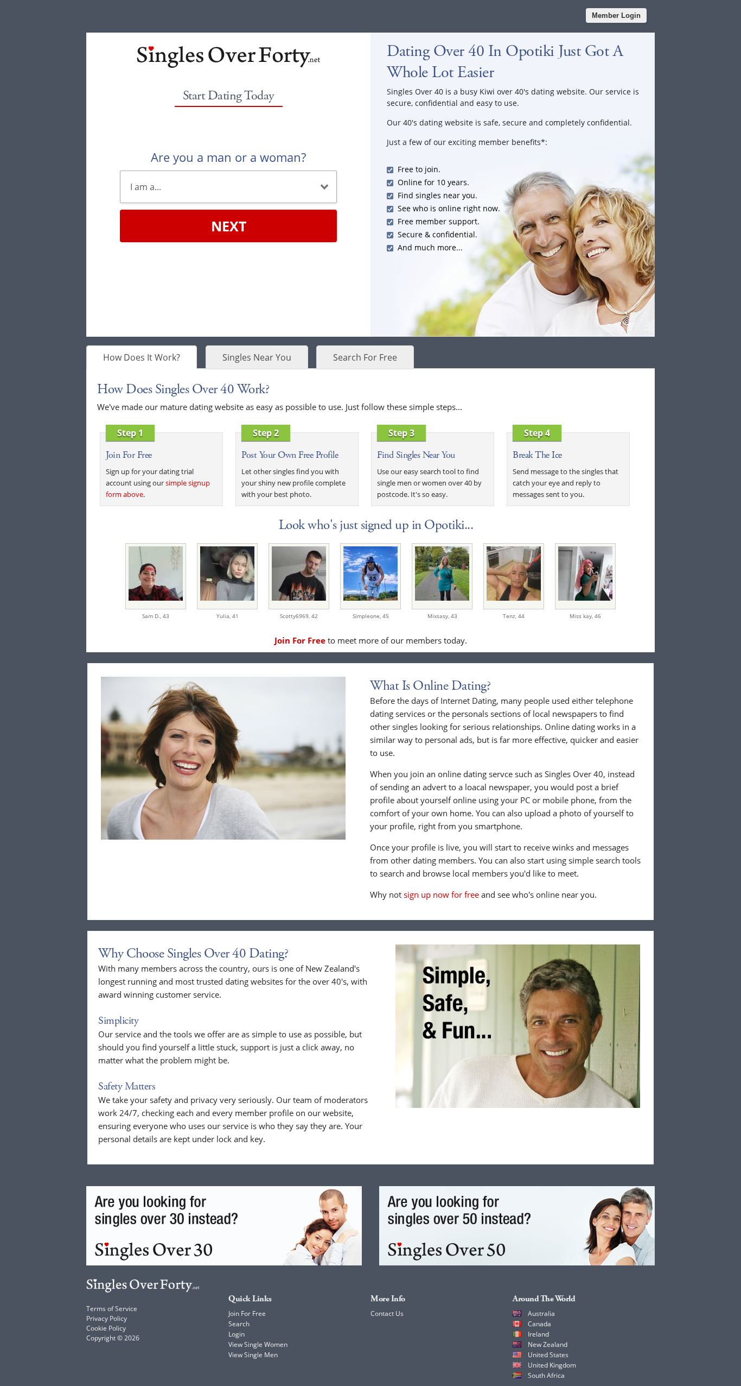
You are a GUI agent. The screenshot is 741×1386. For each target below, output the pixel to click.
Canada (539, 1323)
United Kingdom (552, 1365)
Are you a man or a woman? (228, 157)
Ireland (538, 1334)
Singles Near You (256, 357)
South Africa (546, 1375)
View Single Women (258, 1344)
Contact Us (387, 1313)
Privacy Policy (106, 1318)
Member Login (616, 15)
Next (228, 226)
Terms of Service (111, 1308)
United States (548, 1354)
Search (239, 1323)
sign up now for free (441, 894)
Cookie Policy (106, 1328)
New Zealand (547, 1344)
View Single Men (253, 1354)
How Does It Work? (141, 357)
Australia (541, 1313)
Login (236, 1334)
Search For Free (365, 357)
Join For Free (247, 1313)
